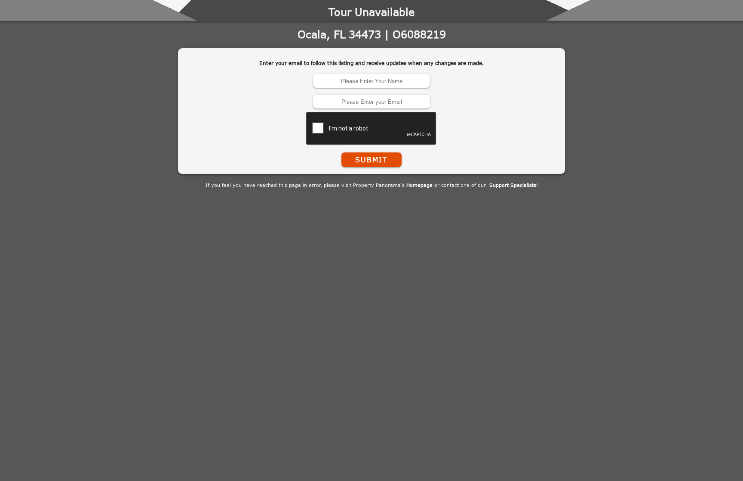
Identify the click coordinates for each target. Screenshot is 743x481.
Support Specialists (512, 185)
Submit (371, 160)
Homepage (419, 185)
